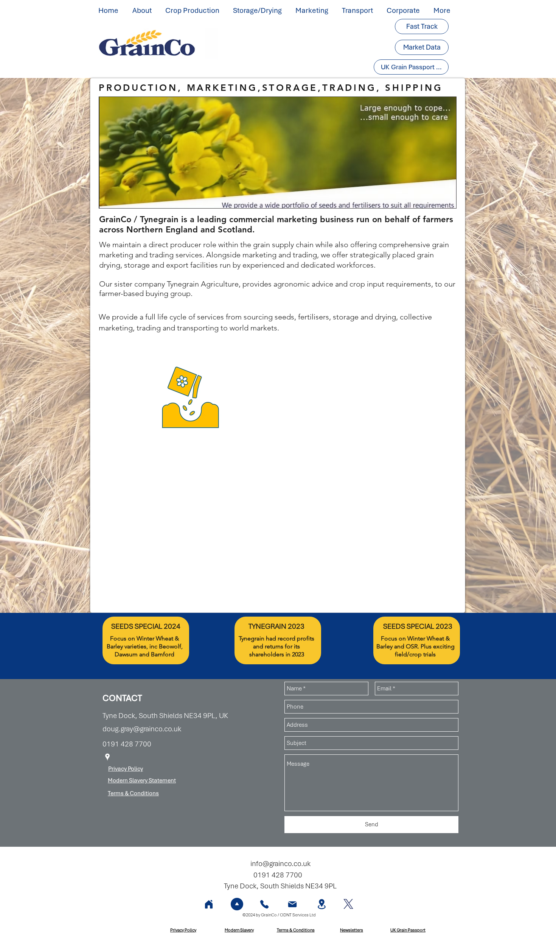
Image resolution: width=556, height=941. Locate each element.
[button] (143, 10)
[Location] (321, 904)
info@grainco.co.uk (280, 863)
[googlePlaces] (107, 757)
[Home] (209, 904)
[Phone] (264, 904)
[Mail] (292, 904)
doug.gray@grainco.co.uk (142, 729)
